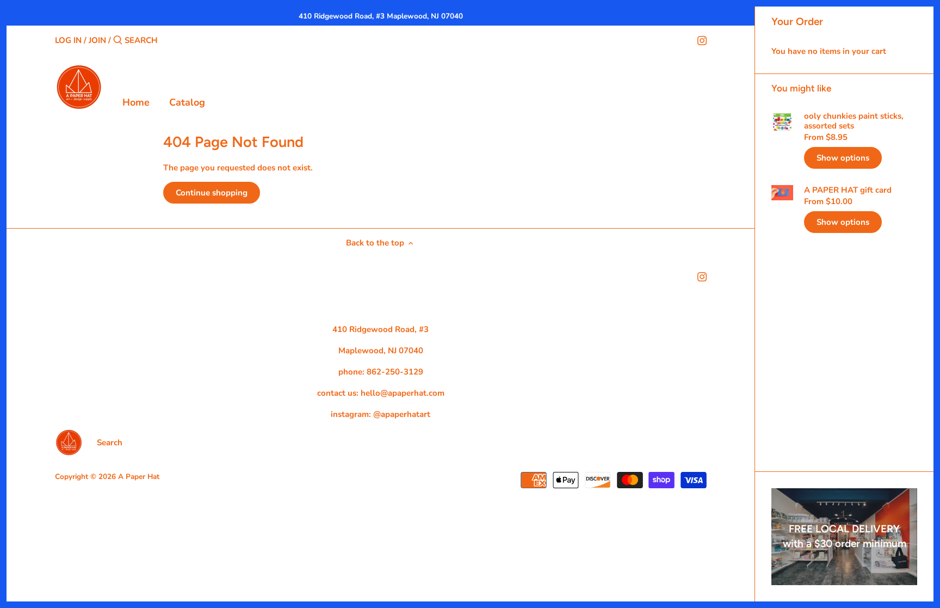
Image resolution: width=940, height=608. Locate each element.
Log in (68, 40)
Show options (843, 157)
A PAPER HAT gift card (848, 190)
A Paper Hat (138, 476)
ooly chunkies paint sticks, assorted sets (854, 121)
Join (97, 40)
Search (109, 442)
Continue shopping (212, 192)
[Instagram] (702, 39)
